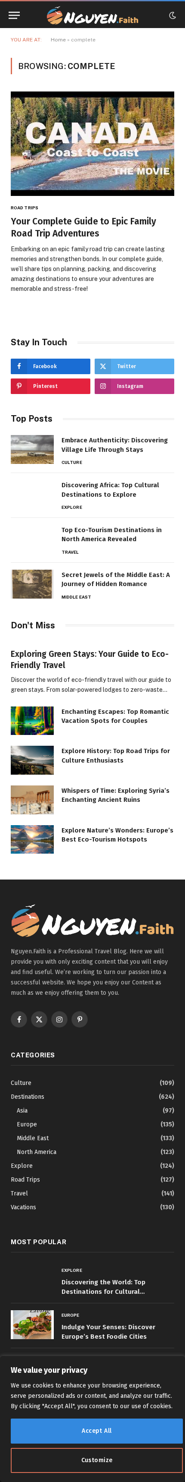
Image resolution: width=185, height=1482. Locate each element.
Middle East (33, 1138)
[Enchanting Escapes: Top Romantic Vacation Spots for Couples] (32, 720)
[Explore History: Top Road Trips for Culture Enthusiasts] (32, 760)
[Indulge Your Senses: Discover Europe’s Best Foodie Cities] (32, 1324)
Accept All (96, 1431)
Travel (19, 1193)
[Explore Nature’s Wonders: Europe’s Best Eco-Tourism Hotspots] (32, 839)
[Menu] (14, 15)
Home (58, 40)
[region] (92, 1419)
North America (36, 1152)
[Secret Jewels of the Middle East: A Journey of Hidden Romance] (32, 584)
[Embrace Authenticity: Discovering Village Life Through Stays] (32, 449)
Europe (27, 1124)
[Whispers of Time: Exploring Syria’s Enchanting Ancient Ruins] (32, 799)
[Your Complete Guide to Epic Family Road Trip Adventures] (92, 143)
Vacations (23, 1207)
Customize (97, 1460)
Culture (21, 1083)
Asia (22, 1110)
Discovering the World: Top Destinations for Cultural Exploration (103, 1291)
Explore (22, 1166)
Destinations (27, 1096)
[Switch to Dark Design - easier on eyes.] (171, 15)
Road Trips (25, 1179)
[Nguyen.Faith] (92, 15)
